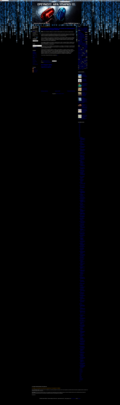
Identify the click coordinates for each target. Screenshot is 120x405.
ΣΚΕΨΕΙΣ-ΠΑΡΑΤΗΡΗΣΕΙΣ (82, 53)
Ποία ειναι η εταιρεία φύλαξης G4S (82, 283)
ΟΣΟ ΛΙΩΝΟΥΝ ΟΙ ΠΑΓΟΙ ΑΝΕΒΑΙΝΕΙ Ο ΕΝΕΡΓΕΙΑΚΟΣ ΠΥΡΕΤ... (82, 192)
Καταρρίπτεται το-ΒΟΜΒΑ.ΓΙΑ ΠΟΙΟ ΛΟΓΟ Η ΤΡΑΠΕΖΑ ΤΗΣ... (82, 213)
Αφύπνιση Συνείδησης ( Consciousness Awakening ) (35, 52)
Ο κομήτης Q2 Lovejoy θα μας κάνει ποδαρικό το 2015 (82, 144)
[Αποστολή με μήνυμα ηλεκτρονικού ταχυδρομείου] (52, 61)
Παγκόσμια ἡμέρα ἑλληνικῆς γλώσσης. (82, 197)
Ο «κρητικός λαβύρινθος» (82, 285)
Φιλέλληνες (49, 62)
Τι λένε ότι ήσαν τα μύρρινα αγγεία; (82, 224)
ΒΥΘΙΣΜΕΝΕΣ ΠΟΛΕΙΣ (81, 68)
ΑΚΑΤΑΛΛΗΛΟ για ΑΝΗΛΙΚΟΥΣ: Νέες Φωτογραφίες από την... (82, 278)
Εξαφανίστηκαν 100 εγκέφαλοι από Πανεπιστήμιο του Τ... (82, 344)
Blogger (79, 398)
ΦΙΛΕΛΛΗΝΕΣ (46, 62)
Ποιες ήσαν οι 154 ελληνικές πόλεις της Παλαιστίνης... (82, 171)
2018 (79, 132)
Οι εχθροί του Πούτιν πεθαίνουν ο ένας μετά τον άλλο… (82, 234)
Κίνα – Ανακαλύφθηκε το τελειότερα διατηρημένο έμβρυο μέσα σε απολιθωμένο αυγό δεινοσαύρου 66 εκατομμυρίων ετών (82, 106)
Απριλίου (81, 376)
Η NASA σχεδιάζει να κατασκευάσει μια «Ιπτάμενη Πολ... (82, 159)
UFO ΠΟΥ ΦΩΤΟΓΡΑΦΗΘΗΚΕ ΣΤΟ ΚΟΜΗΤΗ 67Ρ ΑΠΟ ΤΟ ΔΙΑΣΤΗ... (82, 332)
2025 (79, 124)
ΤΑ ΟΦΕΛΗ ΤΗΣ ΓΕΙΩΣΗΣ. (82, 189)
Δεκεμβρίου (81, 137)
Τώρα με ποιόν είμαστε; (81, 275)
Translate (36, 47)
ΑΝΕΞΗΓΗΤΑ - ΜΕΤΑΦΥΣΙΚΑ (82, 58)
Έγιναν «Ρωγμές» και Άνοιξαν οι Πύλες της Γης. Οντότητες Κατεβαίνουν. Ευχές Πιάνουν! (84, 85)
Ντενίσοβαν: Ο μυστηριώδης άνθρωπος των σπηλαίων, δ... (82, 355)
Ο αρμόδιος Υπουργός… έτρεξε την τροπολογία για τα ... (82, 183)
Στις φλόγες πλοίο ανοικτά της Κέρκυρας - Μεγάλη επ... (82, 153)
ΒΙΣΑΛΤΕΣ (81, 303)
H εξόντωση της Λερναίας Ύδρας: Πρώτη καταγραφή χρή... (82, 290)
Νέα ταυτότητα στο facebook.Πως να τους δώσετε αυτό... (82, 347)
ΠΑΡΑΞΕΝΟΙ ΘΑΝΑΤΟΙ (83, 65)
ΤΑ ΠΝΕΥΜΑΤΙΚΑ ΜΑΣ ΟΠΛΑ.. (82, 64)
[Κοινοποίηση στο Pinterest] (56, 61)
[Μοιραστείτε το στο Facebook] (55, 61)
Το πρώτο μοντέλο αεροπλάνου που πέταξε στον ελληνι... (82, 335)
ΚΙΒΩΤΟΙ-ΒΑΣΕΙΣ (85, 66)
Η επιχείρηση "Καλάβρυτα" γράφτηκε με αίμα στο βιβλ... (82, 261)
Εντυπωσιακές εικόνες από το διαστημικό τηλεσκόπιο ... (82, 358)
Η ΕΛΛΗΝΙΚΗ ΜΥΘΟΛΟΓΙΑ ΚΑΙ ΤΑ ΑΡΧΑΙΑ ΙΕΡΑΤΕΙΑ (82, 47)
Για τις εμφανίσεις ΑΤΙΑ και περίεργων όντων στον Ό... (82, 288)
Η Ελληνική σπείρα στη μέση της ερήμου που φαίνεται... (82, 349)
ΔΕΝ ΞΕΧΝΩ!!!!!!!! (80, 63)
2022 (79, 127)
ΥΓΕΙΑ (86, 68)
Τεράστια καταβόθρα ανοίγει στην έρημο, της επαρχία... (82, 364)
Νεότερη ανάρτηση (44, 91)
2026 (79, 123)
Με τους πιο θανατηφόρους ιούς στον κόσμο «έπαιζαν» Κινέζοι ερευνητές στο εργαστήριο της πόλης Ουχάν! (82, 94)
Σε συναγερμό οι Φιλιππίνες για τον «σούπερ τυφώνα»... (82, 315)
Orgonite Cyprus (35, 61)
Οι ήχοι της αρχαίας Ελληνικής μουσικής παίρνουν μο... (82, 207)
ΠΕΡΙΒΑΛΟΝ (80, 52)
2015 (79, 135)
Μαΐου (80, 375)
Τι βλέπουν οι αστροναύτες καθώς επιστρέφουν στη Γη (82, 229)
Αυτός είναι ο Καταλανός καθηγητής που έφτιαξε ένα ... (82, 328)
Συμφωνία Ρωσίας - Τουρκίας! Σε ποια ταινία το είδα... (82, 353)
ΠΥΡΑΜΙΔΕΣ (79, 66)
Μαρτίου (81, 377)
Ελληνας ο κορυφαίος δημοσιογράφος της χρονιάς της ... (82, 326)
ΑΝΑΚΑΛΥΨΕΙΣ (80, 42)
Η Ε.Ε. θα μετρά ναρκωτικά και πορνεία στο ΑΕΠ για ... (82, 281)
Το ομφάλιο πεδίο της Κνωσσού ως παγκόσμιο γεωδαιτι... (82, 264)
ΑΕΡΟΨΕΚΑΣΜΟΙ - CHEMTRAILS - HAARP (82, 59)
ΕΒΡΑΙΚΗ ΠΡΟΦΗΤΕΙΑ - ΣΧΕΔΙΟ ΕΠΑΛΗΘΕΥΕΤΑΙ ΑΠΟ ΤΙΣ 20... (82, 162)
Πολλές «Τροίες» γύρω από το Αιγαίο (82, 320)
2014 (79, 136)
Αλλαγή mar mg (36, 70)
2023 (79, 126)
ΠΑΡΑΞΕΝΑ (80, 57)
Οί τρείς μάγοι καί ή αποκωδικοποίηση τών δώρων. (82, 168)
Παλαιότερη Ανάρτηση (71, 91)
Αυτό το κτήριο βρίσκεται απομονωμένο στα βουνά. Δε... (82, 204)
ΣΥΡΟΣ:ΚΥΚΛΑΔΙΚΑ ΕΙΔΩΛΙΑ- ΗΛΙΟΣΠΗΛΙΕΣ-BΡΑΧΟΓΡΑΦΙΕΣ (82, 156)
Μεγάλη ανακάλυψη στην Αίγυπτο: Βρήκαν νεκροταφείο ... (82, 219)
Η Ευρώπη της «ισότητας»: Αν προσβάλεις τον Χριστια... (82, 361)
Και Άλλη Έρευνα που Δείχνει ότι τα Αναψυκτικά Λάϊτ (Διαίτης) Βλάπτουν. (84, 80)
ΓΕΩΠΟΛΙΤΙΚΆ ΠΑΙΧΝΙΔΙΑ (82, 39)
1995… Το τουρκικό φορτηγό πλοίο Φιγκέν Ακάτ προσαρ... (82, 177)
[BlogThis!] (53, 61)
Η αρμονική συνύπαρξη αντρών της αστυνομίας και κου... (82, 309)
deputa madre (35, 71)
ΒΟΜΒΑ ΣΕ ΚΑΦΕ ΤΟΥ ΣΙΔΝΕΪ (82, 257)
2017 (79, 133)
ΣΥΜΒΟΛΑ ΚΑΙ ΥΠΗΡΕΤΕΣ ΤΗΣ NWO (82, 50)
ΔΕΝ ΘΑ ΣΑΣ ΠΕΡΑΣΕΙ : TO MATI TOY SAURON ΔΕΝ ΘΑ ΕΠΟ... (82, 244)
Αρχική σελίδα (57, 91)
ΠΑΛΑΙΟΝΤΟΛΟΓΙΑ (84, 45)
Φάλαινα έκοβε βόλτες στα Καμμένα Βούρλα (82, 236)
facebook (34, 31)
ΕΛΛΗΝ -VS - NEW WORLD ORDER (82, 31)
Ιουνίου (81, 374)
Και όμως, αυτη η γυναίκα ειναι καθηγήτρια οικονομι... (82, 180)
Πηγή (42, 58)
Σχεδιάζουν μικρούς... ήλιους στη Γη (82, 259)
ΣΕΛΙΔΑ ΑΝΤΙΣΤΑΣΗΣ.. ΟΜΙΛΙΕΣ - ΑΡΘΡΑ (82, 49)
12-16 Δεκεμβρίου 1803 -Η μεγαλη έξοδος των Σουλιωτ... (82, 249)
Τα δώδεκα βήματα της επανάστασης (82, 199)
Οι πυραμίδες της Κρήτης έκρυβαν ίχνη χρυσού (82, 293)
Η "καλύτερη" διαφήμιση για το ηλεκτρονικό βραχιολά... (82, 273)
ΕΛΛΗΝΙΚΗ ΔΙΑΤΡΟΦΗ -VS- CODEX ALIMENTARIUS (82, 43)
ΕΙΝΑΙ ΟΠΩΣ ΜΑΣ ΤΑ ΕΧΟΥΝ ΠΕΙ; (82, 247)
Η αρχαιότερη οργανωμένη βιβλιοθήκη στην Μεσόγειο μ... (82, 338)
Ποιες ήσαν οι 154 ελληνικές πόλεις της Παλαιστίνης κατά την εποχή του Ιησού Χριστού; (84, 89)
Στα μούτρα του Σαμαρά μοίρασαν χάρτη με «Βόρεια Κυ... (82, 305)
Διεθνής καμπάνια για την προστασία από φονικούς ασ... (82, 319)
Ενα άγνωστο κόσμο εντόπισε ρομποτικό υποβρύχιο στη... (82, 222)
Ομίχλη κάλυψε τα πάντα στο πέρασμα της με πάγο (82, 296)
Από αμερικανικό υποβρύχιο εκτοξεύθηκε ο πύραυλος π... (82, 239)
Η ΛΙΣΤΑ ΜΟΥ (34, 60)
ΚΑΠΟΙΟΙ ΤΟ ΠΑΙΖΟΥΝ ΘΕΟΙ (82, 44)
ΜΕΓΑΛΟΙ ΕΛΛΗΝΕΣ (81, 60)
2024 (79, 125)
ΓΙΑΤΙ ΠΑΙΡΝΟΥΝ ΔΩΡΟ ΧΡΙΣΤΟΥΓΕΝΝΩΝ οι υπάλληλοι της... (82, 226)
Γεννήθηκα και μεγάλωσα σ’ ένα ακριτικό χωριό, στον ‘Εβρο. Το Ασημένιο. (84, 75)
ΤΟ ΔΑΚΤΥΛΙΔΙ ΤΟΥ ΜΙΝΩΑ (82, 73)
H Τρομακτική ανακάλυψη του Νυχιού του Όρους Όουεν (82, 298)
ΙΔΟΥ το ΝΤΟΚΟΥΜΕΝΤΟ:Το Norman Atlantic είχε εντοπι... (82, 150)
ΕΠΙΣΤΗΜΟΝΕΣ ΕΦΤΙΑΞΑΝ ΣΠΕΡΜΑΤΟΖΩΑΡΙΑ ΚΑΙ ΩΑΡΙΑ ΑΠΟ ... (82, 174)
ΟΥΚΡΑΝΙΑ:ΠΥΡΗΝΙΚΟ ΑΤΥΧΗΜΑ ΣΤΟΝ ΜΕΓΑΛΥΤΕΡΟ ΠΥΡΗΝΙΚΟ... (82, 366)
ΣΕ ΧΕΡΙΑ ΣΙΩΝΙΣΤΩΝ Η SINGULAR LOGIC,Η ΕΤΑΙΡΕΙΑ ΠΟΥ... (82, 139)
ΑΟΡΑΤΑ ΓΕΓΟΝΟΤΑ (35, 64)
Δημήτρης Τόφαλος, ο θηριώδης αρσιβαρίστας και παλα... (82, 267)
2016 (79, 134)
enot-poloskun (73, 398)
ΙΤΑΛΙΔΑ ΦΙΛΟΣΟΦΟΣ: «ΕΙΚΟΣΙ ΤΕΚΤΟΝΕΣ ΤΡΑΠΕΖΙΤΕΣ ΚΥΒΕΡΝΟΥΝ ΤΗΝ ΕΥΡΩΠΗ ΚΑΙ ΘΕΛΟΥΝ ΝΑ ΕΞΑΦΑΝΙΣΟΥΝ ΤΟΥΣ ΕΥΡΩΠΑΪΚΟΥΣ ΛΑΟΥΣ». (82, 100)
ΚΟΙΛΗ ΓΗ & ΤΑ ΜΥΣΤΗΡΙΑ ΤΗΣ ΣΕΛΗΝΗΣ (82, 54)
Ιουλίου (81, 373)
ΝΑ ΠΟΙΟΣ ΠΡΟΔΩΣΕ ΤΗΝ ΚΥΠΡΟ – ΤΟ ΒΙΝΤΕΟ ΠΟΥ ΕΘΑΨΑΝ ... (82, 252)
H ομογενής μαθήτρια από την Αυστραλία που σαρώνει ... (82, 255)
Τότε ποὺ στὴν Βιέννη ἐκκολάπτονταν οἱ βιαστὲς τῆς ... (82, 242)
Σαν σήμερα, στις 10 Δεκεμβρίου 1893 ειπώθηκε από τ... (82, 271)
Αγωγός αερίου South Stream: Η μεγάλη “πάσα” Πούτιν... (82, 341)
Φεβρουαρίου (81, 378)
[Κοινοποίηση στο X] (54, 61)
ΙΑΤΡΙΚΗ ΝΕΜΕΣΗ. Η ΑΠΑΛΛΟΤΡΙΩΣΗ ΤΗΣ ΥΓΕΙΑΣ (82, 217)
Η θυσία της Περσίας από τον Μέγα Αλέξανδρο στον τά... (82, 301)
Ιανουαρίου (81, 379)
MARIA (34, 68)
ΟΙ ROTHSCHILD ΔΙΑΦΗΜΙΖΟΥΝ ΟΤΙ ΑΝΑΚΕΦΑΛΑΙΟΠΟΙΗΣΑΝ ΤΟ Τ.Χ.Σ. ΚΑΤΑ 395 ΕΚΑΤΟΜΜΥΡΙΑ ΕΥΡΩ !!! (82, 111)
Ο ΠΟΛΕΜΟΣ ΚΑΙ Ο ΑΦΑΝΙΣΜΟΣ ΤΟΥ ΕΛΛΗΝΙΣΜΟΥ (82, 56)
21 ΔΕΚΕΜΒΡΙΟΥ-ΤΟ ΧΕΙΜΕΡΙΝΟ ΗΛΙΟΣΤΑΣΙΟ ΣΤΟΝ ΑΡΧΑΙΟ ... (82, 201)
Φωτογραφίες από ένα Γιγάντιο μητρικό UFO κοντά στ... (82, 147)
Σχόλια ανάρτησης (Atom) (60, 93)
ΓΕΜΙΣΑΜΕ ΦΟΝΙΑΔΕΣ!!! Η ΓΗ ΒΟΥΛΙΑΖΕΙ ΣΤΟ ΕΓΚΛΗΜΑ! (82, 210)
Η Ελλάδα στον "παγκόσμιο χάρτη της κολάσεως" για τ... (82, 165)
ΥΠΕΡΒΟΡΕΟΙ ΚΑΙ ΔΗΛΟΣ (82, 142)
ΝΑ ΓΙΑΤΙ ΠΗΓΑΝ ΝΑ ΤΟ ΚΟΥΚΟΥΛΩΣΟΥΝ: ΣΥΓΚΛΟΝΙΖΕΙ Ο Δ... (82, 187)
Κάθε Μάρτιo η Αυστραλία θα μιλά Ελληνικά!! (82, 195)
